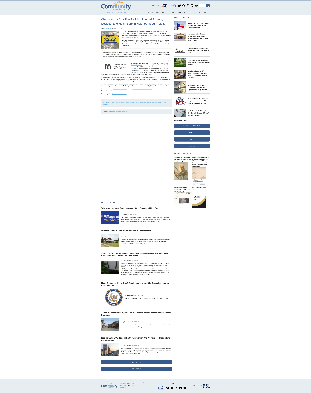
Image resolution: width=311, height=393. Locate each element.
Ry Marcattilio (107, 28)
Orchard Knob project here (120, 89)
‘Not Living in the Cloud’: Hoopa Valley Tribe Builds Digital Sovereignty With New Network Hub (198, 37)
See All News (136, 369)
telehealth (154, 102)
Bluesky (179, 6)
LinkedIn (192, 6)
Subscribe (146, 386)
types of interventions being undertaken (142, 89)
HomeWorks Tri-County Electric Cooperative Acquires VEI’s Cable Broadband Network (198, 101)
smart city (160, 102)
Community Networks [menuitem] (178, 13)
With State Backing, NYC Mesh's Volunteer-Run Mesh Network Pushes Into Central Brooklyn (197, 74)
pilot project (106, 104)
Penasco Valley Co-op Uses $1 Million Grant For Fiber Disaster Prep (198, 50)
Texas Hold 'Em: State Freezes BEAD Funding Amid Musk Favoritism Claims (198, 25)
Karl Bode (125, 214)
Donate (173, 6)
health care (132, 102)
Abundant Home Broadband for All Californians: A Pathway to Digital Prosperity (182, 159)
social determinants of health (143, 102)
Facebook (183, 6)
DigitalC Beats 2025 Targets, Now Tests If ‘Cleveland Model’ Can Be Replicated (198, 113)
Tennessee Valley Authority (122, 102)
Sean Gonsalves (130, 295)
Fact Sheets (192, 146)
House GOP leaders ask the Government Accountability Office (142, 298)
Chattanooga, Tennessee (114, 111)
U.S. (167, 298)
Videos (192, 139)
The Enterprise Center (108, 102)
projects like (138, 70)
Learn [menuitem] (193, 13)
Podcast (192, 132)
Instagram (188, 6)
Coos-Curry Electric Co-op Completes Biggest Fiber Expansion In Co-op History (197, 87)
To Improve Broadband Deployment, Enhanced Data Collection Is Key (182, 189)
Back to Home (136, 362)
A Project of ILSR (155, 5)
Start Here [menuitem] (203, 13)
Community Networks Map (192, 125)
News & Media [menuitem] (160, 13)
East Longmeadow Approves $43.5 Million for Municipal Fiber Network (199, 62)
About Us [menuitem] (148, 13)
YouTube (196, 6)
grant (164, 102)
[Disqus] (136, 137)
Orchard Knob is (105, 84)
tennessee (124, 111)
